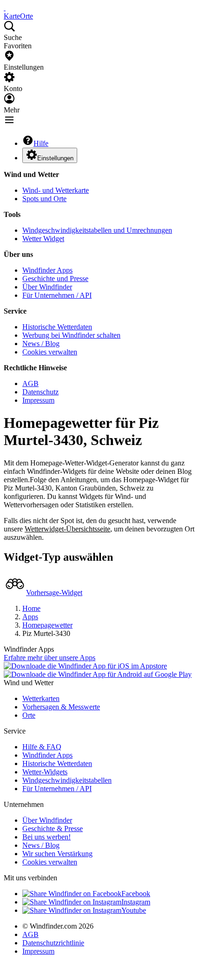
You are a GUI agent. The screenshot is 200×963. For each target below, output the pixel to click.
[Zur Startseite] (5, 8)
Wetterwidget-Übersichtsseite (67, 529)
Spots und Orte (44, 199)
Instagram (135, 902)
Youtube (133, 910)
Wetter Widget (43, 238)
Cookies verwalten (49, 352)
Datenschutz (40, 392)
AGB (30, 383)
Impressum (38, 400)
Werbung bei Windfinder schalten (71, 335)
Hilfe (40, 143)
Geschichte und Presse (55, 278)
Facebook (135, 893)
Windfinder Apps (47, 270)
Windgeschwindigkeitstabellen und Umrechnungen (97, 230)
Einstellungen (55, 158)
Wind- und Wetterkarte (55, 190)
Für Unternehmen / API (57, 295)
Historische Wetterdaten (57, 327)
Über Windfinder (47, 287)
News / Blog (41, 343)
